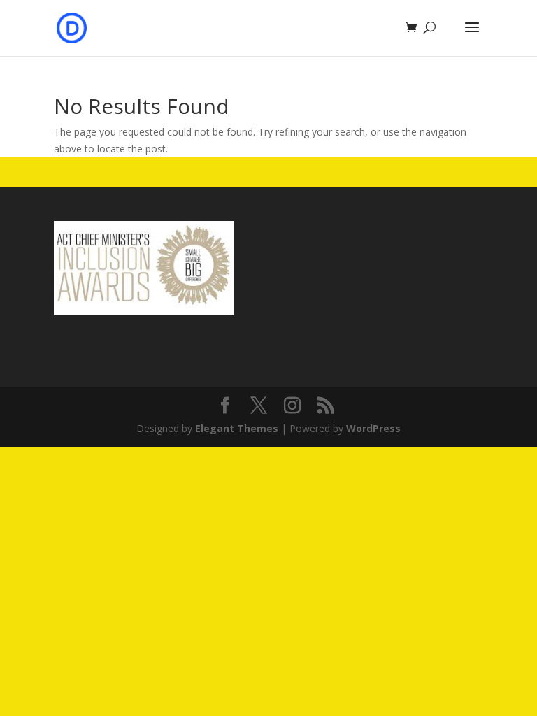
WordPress (373, 428)
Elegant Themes (236, 428)
